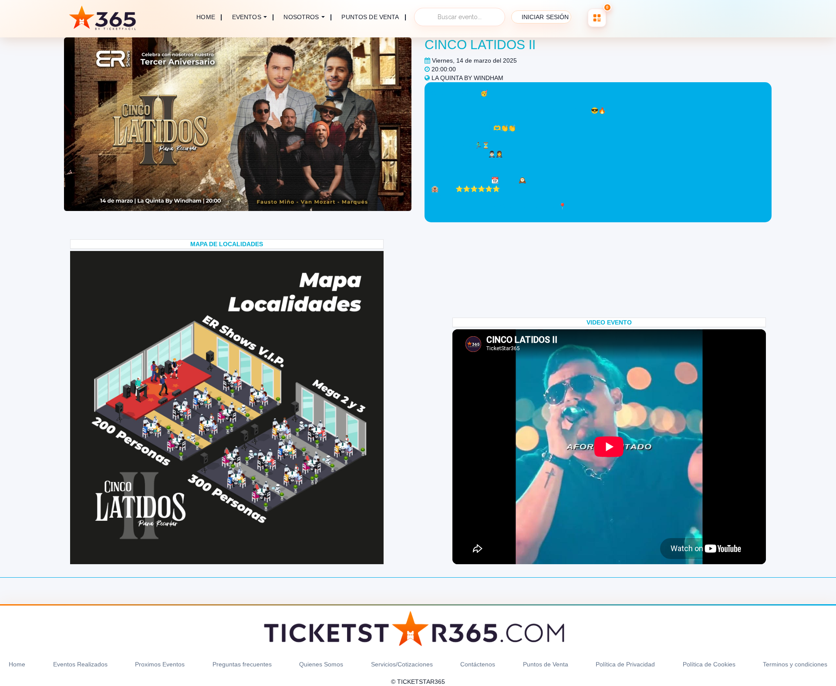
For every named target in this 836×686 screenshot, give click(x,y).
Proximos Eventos (160, 664)
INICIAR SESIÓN (545, 16)
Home (17, 664)
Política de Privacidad (625, 664)
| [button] (253, 16)
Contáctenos (477, 664)
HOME (205, 16)
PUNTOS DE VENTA (370, 17)
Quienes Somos (321, 664)
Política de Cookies (709, 664)
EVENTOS (246, 16)
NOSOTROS (301, 16)
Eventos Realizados (80, 664)
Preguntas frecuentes (242, 664)
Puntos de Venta (545, 664)
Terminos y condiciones (795, 664)
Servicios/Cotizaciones (402, 664)
